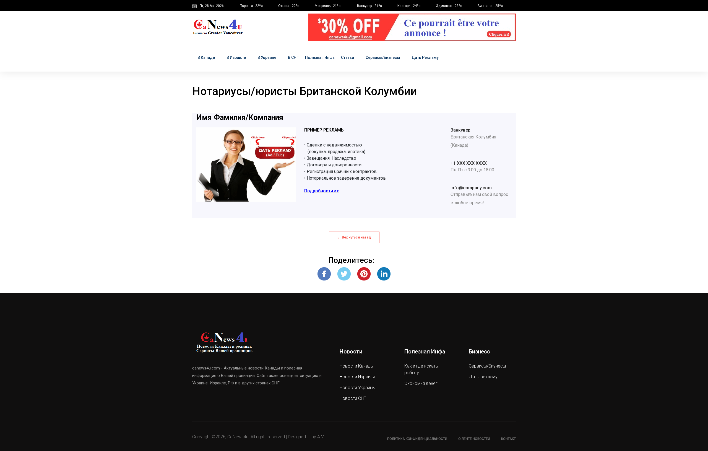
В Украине (266, 57)
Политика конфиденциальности (417, 439)
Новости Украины (357, 387)
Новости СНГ (353, 398)
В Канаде (206, 57)
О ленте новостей (474, 439)
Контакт (508, 439)
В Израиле (236, 57)
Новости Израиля (357, 376)
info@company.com (471, 187)
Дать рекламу (425, 57)
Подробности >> (321, 190)
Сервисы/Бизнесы (383, 57)
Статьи (347, 57)
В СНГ (293, 57)
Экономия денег (421, 383)
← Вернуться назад (354, 237)
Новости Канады (357, 366)
